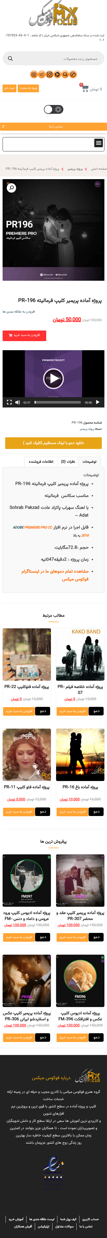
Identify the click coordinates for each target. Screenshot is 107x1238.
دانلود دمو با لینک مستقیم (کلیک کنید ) (53, 443)
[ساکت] (17, 402)
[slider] (58, 402)
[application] (53, 378)
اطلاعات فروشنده (41, 462)
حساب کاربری (90, 1219)
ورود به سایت (28, 88)
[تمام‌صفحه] (9, 402)
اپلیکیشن (43, 1226)
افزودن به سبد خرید (72, 711)
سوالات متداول (64, 1226)
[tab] (89, 462)
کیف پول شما (68, 1219)
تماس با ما (85, 1226)
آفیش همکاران (23, 1226)
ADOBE (18, 527)
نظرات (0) (68, 462)
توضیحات (89, 462)
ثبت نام (9, 88)
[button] (98, 143)
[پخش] (97, 402)
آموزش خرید (16, 1219)
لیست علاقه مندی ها (41, 1219)
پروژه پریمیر (75, 169)
